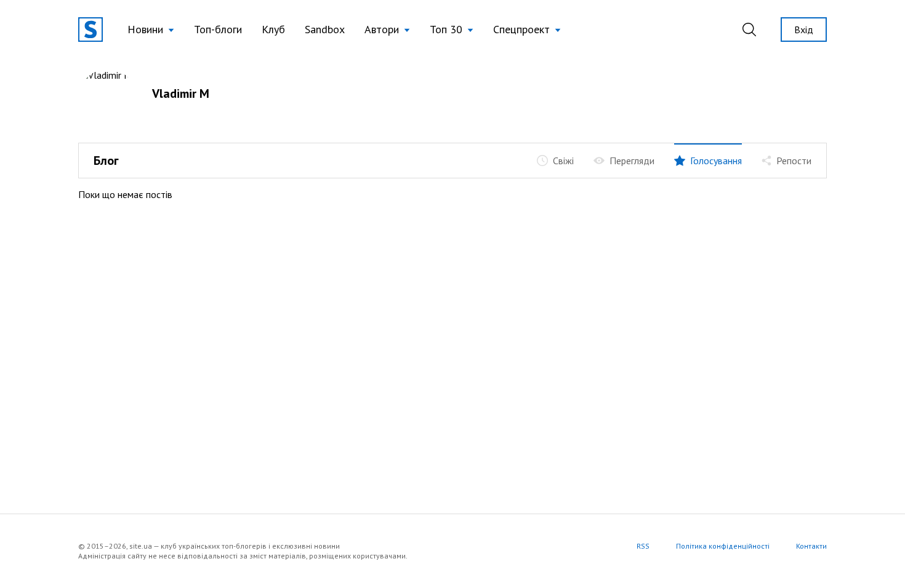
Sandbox (325, 29)
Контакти (811, 545)
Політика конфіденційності (723, 545)
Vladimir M (180, 93)
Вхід (803, 29)
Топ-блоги (218, 29)
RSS (643, 545)
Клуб (273, 29)
